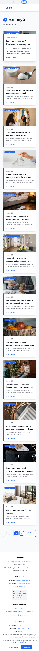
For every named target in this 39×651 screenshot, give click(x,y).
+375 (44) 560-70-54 (21, 580)
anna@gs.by (22, 631)
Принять (26, 647)
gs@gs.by (22, 586)
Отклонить (13, 647)
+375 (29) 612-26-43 (23, 628)
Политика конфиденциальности (19, 615)
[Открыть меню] (35, 8)
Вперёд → (29, 533)
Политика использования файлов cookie (19, 612)
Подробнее (22, 642)
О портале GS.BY (19, 608)
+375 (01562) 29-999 (23, 583)
